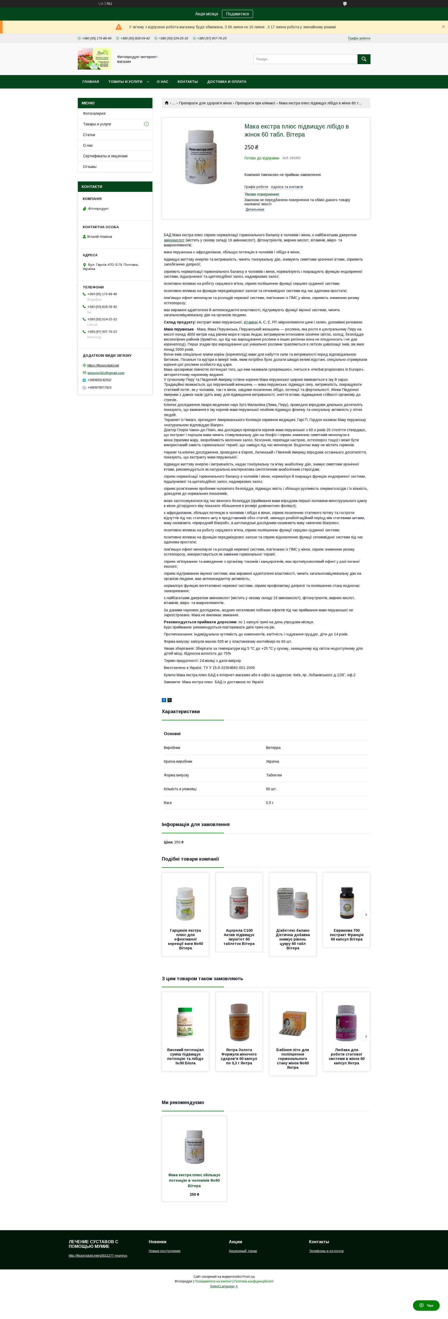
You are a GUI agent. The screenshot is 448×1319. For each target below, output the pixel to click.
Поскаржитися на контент (213, 1281)
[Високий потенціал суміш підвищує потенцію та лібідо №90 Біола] (185, 1018)
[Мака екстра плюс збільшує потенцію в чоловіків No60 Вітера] (194, 1142)
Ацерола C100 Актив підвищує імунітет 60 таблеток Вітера (239, 937)
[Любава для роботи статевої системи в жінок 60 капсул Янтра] (346, 1018)
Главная (90, 82)
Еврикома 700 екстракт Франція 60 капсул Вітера (347, 934)
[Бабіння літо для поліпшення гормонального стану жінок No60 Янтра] (293, 1018)
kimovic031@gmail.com (106, 373)
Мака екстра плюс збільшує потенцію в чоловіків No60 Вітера (195, 1180)
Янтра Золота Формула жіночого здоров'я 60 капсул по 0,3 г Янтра (239, 1056)
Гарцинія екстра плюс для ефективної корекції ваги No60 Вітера (186, 939)
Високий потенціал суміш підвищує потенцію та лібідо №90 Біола (186, 1056)
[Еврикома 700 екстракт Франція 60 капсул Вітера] (346, 899)
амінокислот (174, 240)
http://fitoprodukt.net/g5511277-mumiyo (98, 1255)
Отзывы (89, 167)
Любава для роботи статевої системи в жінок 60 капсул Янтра (347, 1056)
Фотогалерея (94, 113)
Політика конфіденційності (254, 1281)
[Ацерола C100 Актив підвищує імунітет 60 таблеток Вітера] (239, 899)
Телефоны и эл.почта (326, 1251)
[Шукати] (364, 59)
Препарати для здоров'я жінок (205, 103)
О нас (162, 82)
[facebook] (164, 701)
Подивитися (237, 14)
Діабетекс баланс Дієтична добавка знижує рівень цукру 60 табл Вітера (293, 939)
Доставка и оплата (226, 82)
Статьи (89, 135)
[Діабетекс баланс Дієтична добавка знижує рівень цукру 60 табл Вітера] (293, 899)
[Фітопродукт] (94, 68)
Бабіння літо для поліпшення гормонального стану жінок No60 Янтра (293, 1059)
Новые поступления (164, 1251)
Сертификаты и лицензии (105, 156)
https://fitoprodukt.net (103, 365)
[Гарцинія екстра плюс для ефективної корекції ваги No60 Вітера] (185, 899)
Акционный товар (243, 1251)
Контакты (188, 82)
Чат (430, 1305)
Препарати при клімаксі (255, 103)
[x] (169, 701)
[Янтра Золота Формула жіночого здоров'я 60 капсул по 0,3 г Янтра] (239, 1018)
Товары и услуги (125, 82)
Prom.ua (248, 1277)
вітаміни (251, 322)
